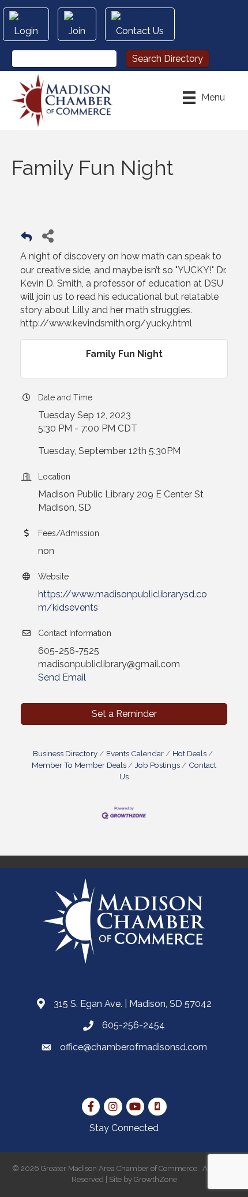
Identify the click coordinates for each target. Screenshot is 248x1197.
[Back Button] (26, 238)
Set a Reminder (124, 713)
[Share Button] (48, 235)
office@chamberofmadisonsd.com (133, 1047)
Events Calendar (135, 753)
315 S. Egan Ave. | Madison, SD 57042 (133, 1003)
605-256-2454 (133, 1025)
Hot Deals (189, 753)
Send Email (62, 677)
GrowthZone (155, 1179)
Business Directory (65, 753)
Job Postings (157, 765)
